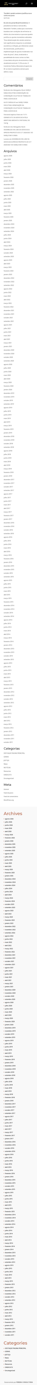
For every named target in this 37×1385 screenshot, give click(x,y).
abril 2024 (7, 242)
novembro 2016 (9, 526)
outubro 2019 (8, 400)
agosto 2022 (8, 289)
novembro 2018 (9, 440)
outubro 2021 (8, 318)
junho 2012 (7, 713)
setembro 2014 (9, 616)
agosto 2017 (8, 494)
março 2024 (8, 246)
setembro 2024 (9, 231)
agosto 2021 (8, 325)
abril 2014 (7, 634)
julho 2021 (7, 328)
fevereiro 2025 (8, 217)
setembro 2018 (9, 447)
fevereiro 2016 (8, 559)
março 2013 (8, 681)
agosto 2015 (8, 580)
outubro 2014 (8, 613)
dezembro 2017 (9, 480)
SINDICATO (8, 775)
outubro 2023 (8, 253)
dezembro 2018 (9, 436)
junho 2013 (7, 670)
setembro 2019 (9, 404)
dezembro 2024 (9, 224)
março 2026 (8, 174)
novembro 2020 (9, 354)
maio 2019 (7, 418)
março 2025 (8, 213)
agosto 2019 (8, 408)
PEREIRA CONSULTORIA (24, 1382)
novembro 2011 (9, 739)
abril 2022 (7, 300)
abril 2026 (7, 170)
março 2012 (8, 724)
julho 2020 (7, 368)
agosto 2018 (8, 451)
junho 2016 (7, 544)
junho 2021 (7, 332)
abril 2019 (7, 422)
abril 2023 (7, 264)
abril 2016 (7, 551)
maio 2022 (7, 296)
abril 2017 (7, 508)
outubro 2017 (8, 487)
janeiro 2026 (8, 181)
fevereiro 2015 (8, 602)
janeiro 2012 (8, 731)
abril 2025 (7, 210)
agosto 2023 (8, 260)
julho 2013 (7, 667)
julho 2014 (7, 623)
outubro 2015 (8, 573)
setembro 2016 (9, 533)
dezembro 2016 (9, 523)
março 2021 (8, 343)
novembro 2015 (9, 569)
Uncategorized (9, 778)
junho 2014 (7, 627)
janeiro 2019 (8, 433)
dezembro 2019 (9, 393)
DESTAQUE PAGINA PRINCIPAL (14, 753)
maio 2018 (7, 462)
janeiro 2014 (8, 645)
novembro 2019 (9, 397)
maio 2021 (7, 336)
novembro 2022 (9, 282)
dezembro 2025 (9, 184)
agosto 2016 (8, 537)
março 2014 (8, 638)
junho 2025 (7, 202)
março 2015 (8, 598)
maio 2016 (7, 548)
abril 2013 (7, 677)
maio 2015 (7, 591)
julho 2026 (7, 159)
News (6, 764)
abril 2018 (7, 465)
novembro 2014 (9, 609)
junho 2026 (7, 163)
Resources (7, 771)
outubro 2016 (8, 530)
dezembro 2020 (9, 350)
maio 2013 (7, 674)
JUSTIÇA (6, 760)
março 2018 (8, 469)
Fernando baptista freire (12, 115)
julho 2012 (7, 710)
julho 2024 (7, 235)
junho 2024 (7, 238)
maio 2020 (7, 375)
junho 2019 (7, 415)
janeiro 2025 (8, 220)
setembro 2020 (9, 361)
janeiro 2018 (8, 476)
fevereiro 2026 (8, 177)
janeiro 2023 (8, 274)
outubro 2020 (8, 357)
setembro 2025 (9, 192)
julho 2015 (7, 584)
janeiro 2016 (8, 562)
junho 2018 (7, 458)
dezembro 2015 (9, 566)
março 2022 (8, 303)
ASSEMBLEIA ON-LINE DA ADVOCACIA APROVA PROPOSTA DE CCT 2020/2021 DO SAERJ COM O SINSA (18, 132)
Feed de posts (8, 793)
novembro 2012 (9, 695)
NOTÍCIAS (7, 18)
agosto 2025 (8, 195)
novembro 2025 (9, 188)
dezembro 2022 (9, 278)
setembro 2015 (9, 577)
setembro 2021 (9, 321)
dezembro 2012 (9, 692)
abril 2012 (7, 721)
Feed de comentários (11, 796)
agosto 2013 (8, 663)
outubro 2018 (8, 444)
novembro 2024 (9, 228)
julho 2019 (7, 411)
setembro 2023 (9, 256)
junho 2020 (7, 372)
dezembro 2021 (9, 310)
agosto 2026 (8, 156)
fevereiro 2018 (8, 472)
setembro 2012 (9, 703)
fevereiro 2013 (8, 685)
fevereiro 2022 (8, 307)
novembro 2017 (9, 483)
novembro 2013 (9, 652)
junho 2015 (7, 587)
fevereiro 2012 (8, 728)
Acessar (6, 789)
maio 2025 (7, 206)
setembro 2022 (9, 285)
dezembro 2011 (9, 735)
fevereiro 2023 (8, 271)
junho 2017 (7, 501)
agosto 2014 (8, 620)
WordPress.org (9, 800)
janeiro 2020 (8, 390)
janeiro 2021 (8, 346)
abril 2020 (7, 379)
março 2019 (8, 426)
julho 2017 (7, 498)
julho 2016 (7, 541)
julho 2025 (7, 199)
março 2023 (8, 267)
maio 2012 (7, 717)
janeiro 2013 (8, 688)
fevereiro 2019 (8, 429)
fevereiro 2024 (8, 249)
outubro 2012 (8, 699)
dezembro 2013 (9, 649)
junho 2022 (7, 292)
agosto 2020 (8, 364)
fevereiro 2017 (8, 516)
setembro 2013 (9, 659)
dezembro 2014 (9, 605)
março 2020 (8, 382)
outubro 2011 (8, 742)
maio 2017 (7, 505)
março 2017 (8, 512)
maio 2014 (7, 631)
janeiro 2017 (8, 519)
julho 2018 (7, 454)
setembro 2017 (9, 490)
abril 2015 (7, 595)
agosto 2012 (8, 706)
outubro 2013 (8, 656)
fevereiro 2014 (8, 641)
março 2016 (8, 555)
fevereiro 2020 (8, 386)
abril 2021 (7, 339)
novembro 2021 (9, 314)
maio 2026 (7, 166)
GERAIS (6, 757)
